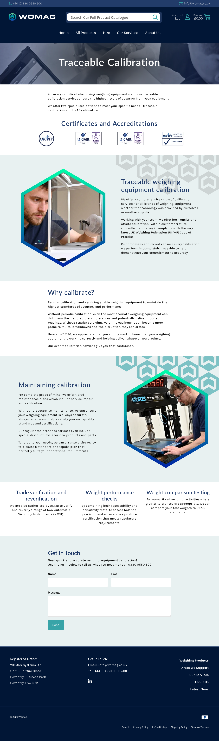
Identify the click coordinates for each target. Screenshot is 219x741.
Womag (22, 716)
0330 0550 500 (140, 564)
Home (64, 32)
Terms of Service (200, 727)
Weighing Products (194, 660)
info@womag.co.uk (112, 665)
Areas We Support (195, 668)
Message (54, 592)
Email (115, 574)
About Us (153, 32)
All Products (86, 32)
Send (56, 625)
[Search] (156, 17)
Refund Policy (159, 727)
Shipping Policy (179, 727)
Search (125, 727)
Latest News (199, 689)
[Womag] (32, 17)
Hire (106, 32)
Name (52, 574)
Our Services (127, 32)
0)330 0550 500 (115, 671)
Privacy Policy (140, 727)
